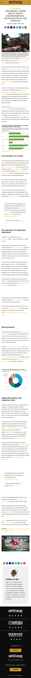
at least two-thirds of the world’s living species (16, 69)
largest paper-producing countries (13, 346)
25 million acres (23, 58)
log (6, 432)
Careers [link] (21, 660)
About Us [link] (10, 660)
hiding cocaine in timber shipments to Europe (14, 428)
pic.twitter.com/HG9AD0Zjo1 (11, 479)
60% (15, 264)
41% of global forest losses (9, 167)
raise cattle (11, 432)
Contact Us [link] (15, 650)
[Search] (29, 3)
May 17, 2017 (15, 485)
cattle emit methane (13, 196)
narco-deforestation (19, 438)
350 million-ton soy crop (14, 308)
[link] (15, 3)
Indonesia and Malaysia (18, 247)
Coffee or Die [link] (20, 23)
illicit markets (9, 512)
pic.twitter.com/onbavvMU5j (11, 216)
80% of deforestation (16, 169)
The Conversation (8, 522)
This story (4, 520)
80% (6, 281)
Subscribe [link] (15, 669)
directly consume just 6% (18, 300)
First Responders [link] (15, 8)
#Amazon (11, 214)
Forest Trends (23, 444)
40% (22, 268)
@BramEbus (7, 212)
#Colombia (21, 208)
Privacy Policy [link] (16, 660)
